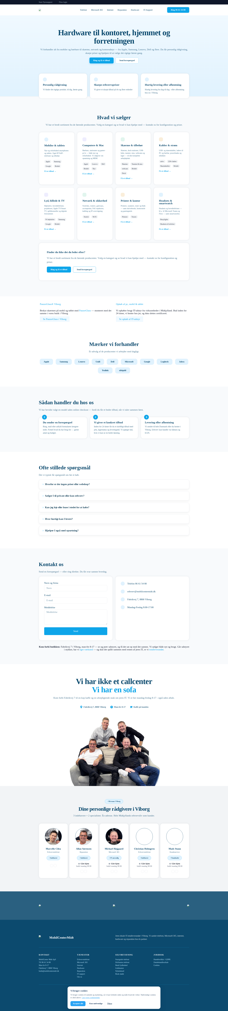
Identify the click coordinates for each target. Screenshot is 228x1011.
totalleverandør (156, 649)
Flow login (63, 2)
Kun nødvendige (96, 1004)
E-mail (47, 595)
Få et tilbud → (50, 171)
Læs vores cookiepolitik (91, 998)
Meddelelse (49, 607)
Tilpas (109, 1004)
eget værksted (86, 649)
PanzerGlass (85, 310)
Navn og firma (51, 583)
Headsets (164, 200)
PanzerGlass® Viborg (50, 304)
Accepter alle (78, 1004)
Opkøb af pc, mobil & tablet (129, 304)
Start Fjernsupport (45, 2)
